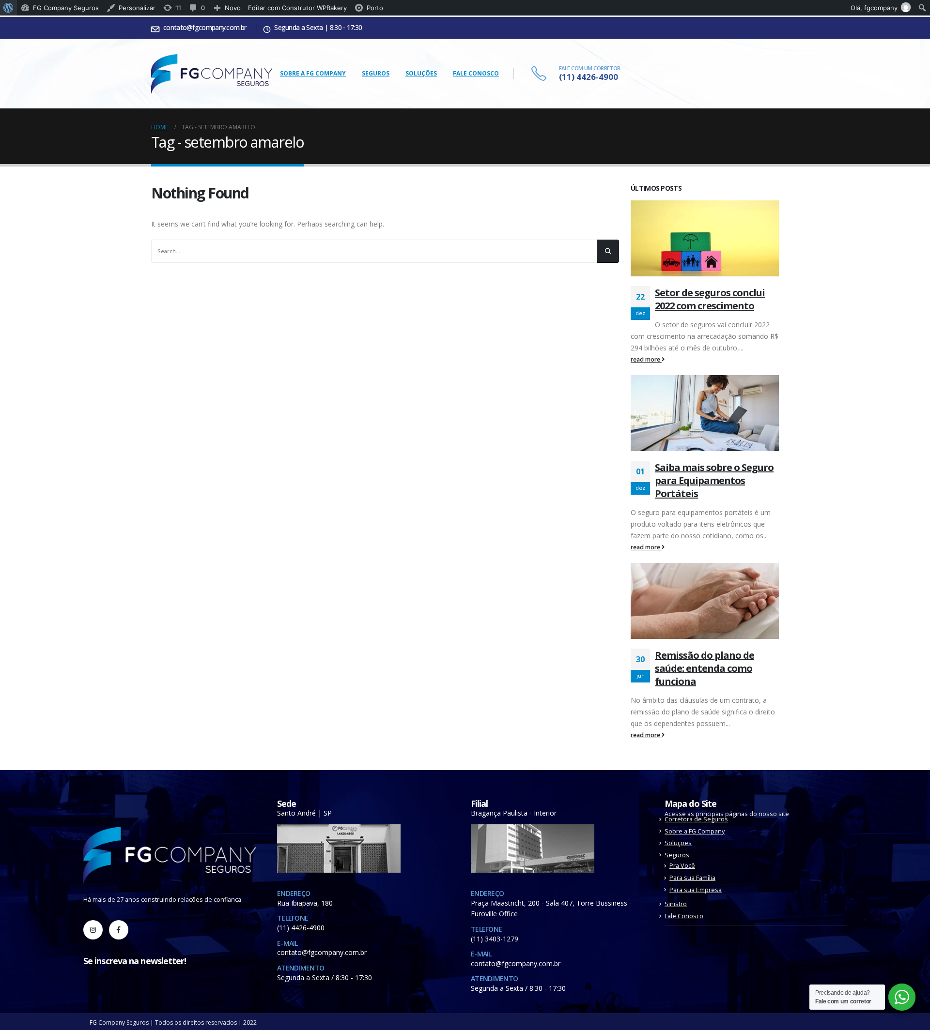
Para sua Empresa (695, 890)
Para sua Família (692, 878)
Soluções (421, 73)
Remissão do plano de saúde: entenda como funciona (704, 668)
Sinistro (676, 904)
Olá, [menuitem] (874, 8)
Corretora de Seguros (696, 819)
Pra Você (682, 866)
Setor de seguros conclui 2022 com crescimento (710, 299)
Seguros (375, 73)
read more (646, 359)
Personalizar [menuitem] (137, 8)
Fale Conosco (476, 73)
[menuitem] (8, 7)
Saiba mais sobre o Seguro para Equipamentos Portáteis (714, 480)
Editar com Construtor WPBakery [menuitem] (297, 8)
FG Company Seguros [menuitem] (66, 8)
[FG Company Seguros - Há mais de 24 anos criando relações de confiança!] (211, 74)
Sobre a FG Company (313, 73)
